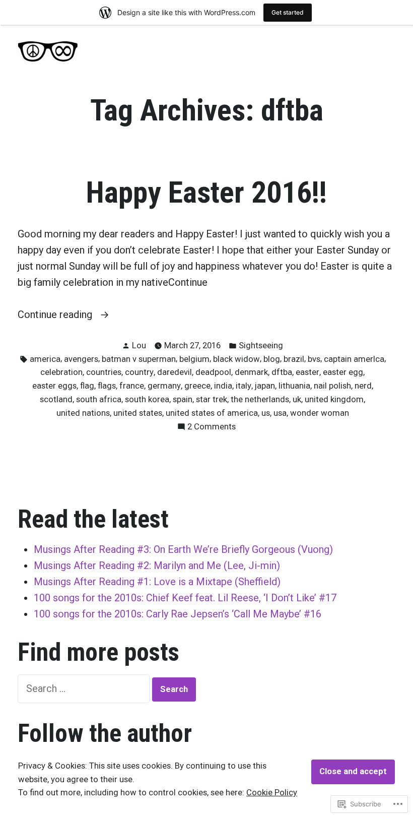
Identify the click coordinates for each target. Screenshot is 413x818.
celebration (61, 372)
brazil (294, 359)
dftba (281, 372)
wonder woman (319, 413)
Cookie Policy (271, 792)
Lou (139, 345)
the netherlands (260, 399)
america (45, 359)
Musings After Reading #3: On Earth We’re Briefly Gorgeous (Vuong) (183, 549)
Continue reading (56, 315)
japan (265, 386)
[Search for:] (85, 688)
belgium (194, 359)
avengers (81, 359)
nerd (363, 386)
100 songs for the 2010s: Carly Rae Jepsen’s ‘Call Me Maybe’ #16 (177, 614)
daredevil (174, 372)
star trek (211, 399)
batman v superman (139, 359)
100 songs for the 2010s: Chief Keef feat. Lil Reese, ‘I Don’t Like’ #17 (185, 598)
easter (307, 372)
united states (137, 413)
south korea (147, 399)
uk (297, 399)
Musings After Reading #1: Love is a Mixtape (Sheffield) (157, 582)
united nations (83, 413)
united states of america (212, 413)
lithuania (294, 386)
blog (271, 359)
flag (87, 386)
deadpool (213, 372)
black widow (236, 359)
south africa (98, 399)
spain (182, 399)
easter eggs (54, 386)
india (223, 386)
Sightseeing (261, 345)
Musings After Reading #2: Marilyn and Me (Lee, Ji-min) (157, 565)
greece (197, 386)
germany (164, 386)
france (131, 386)
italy (243, 386)
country (139, 372)
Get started (287, 12)
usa (280, 413)
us (265, 413)
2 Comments (211, 427)
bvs (314, 359)
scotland (56, 399)
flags (107, 386)
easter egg (343, 372)
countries (103, 372)
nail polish (332, 386)
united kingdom (334, 399)
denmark (251, 372)
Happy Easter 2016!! (206, 192)
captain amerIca (354, 359)
